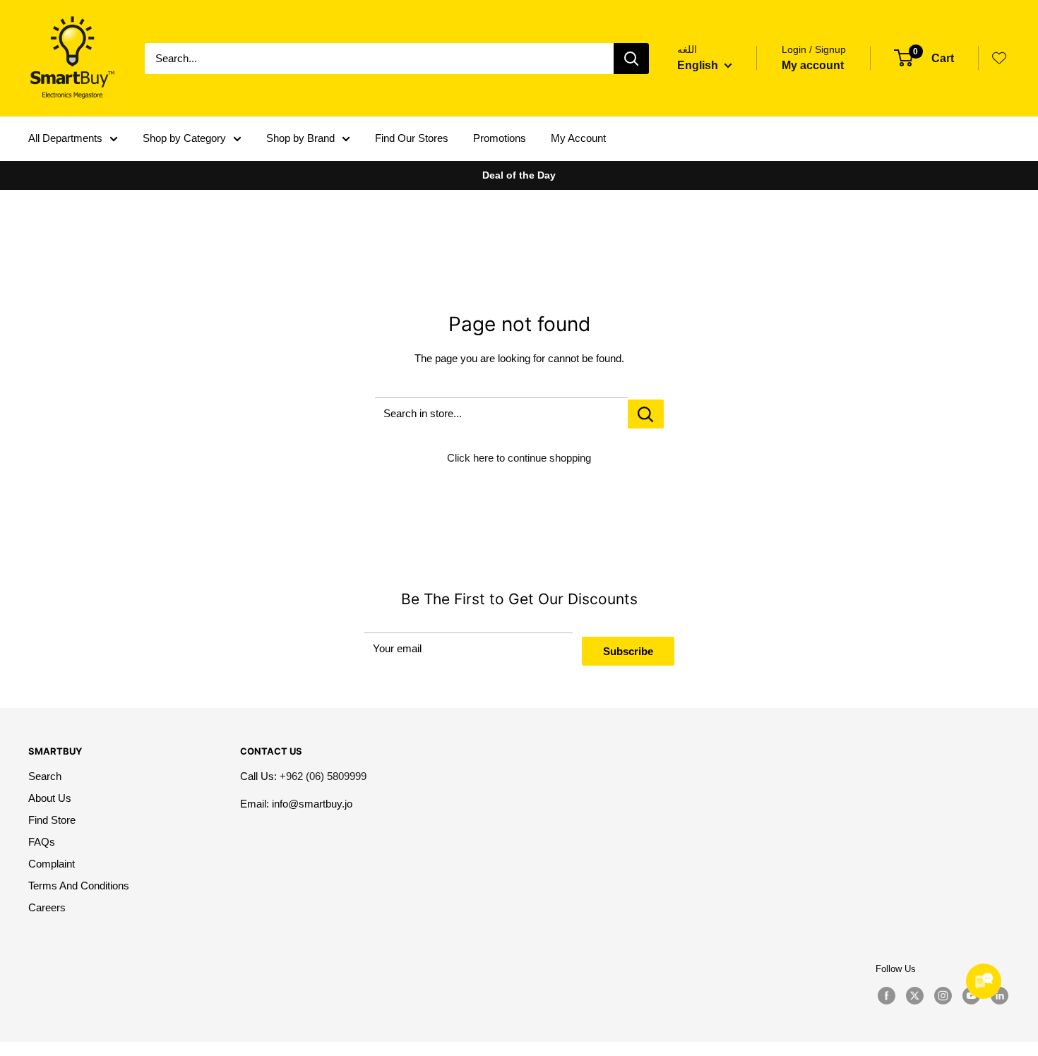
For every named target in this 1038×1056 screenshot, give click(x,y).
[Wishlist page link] (999, 58)
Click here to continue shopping (519, 458)
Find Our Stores (411, 138)
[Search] (631, 58)
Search (44, 776)
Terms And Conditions (78, 886)
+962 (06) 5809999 (323, 776)
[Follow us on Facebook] (886, 996)
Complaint (51, 864)
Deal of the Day (519, 175)
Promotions (499, 138)
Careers (47, 907)
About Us (49, 798)
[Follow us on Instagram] (942, 996)
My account (813, 65)
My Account (578, 138)
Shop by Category (184, 138)
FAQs (41, 842)
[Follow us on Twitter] (914, 996)
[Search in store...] (646, 414)
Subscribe (628, 651)
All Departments (65, 138)
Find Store (52, 820)
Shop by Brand (300, 138)
